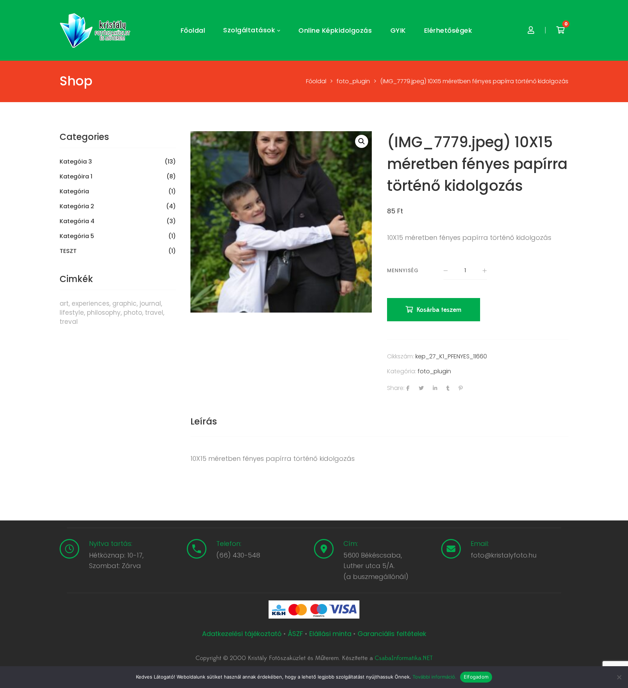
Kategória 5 (77, 236)
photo (133, 312)
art (64, 303)
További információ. (434, 677)
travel (154, 312)
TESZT (68, 251)
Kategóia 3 (76, 161)
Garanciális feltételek (392, 633)
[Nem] (619, 677)
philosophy (104, 312)
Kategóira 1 (76, 176)
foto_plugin (434, 371)
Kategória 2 (77, 206)
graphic (124, 303)
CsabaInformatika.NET (403, 658)
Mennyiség (403, 270)
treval (69, 321)
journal (150, 303)
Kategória (74, 191)
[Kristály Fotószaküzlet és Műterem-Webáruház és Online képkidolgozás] (96, 30)
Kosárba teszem (439, 310)
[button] (361, 141)
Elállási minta (330, 633)
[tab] (203, 422)
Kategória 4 (77, 221)
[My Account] (531, 30)
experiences (90, 303)
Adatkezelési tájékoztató (242, 633)
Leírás (203, 421)
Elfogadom (476, 677)
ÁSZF (295, 633)
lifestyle (72, 312)
